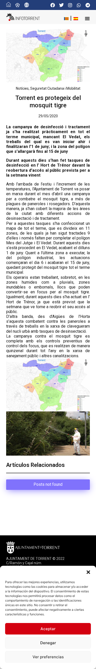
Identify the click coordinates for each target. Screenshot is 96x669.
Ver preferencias (48, 656)
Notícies (22, 88)
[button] (88, 572)
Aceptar (48, 628)
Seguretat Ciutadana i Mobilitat (55, 88)
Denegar (48, 642)
